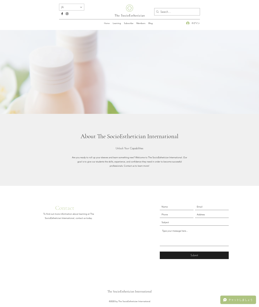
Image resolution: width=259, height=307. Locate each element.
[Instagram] (67, 13)
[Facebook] (62, 13)
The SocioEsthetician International (129, 291)
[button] (116, 23)
